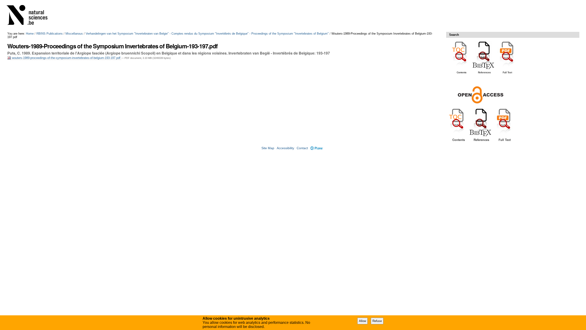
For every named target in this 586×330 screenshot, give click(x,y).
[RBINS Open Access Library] (30, 16)
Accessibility (285, 148)
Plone (316, 148)
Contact (302, 148)
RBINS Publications (49, 33)
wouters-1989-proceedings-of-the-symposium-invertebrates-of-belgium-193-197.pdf (66, 58)
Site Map (267, 148)
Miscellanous (74, 33)
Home (30, 33)
